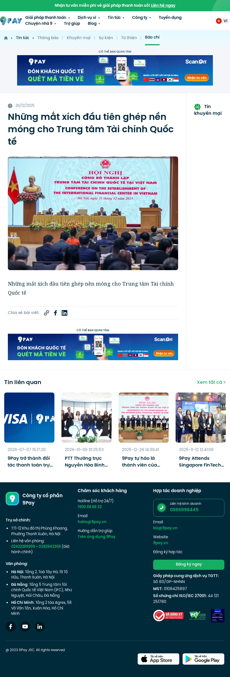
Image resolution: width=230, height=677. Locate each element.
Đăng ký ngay (189, 564)
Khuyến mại (79, 38)
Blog (92, 23)
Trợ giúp (72, 23)
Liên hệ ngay (163, 5)
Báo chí (152, 37)
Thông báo (48, 38)
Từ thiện (129, 38)
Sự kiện (106, 38)
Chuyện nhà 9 (39, 23)
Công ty (140, 17)
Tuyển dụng (170, 17)
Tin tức (114, 17)
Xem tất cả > (211, 382)
